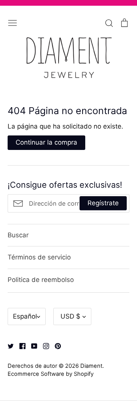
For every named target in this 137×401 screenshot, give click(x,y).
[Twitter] (8, 345)
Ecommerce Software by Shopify (51, 373)
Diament (91, 365)
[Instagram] (43, 345)
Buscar (18, 235)
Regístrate (103, 203)
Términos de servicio (39, 257)
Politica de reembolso (41, 279)
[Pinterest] (55, 345)
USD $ (70, 316)
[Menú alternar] (13, 22)
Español (25, 316)
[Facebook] (19, 345)
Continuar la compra (46, 142)
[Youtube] (31, 345)
